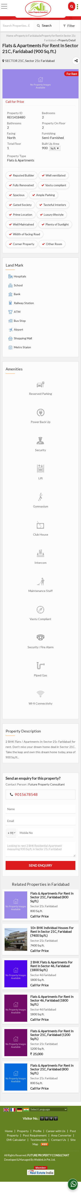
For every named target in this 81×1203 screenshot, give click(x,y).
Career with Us (55, 1131)
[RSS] (44, 1144)
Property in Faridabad (28, 35)
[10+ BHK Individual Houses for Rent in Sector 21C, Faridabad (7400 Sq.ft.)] (16, 939)
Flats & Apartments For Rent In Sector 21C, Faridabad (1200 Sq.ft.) (52, 1035)
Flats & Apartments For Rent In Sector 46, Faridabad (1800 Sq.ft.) (52, 1000)
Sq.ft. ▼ (54, 148)
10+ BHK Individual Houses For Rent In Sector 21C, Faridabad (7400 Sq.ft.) (52, 931)
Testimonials (38, 1139)
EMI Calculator (16, 1139)
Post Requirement (35, 1135)
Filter (71, 26)
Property (23, 1131)
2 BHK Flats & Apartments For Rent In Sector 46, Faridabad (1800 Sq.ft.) (51, 966)
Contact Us (58, 1139)
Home (10, 35)
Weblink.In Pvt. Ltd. (44, 1159)
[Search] (71, 6)
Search (46, 25)
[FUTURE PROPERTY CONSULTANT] (38, 9)
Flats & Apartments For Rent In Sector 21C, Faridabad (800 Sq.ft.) (52, 897)
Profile (37, 1131)
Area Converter (61, 1135)
